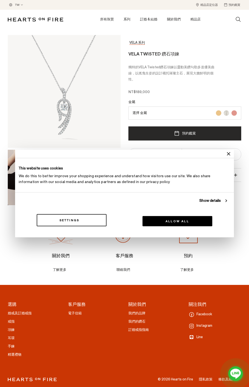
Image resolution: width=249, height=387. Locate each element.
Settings (70, 220)
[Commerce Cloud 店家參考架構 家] (35, 19)
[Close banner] (228, 154)
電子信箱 (75, 313)
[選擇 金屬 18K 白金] (226, 113)
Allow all (177, 221)
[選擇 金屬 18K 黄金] (219, 113)
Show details (210, 200)
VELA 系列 (137, 42)
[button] (207, 5)
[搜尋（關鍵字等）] (238, 19)
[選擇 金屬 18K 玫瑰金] (234, 113)
